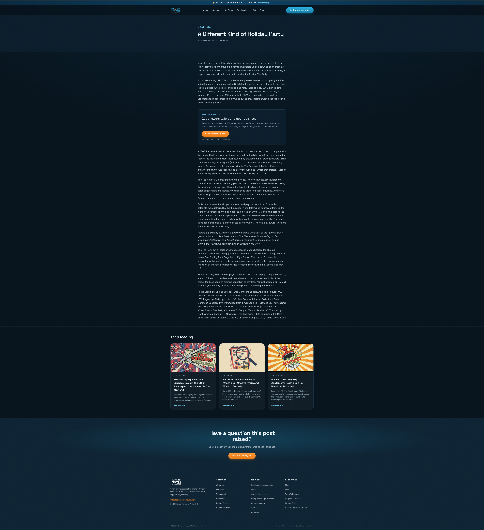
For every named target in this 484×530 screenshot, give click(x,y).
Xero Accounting (258, 503)
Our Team (228, 10)
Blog (262, 10)
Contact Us (220, 499)
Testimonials (243, 10)
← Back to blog (204, 27)
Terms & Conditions (296, 526)
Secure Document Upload (296, 508)
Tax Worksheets (292, 494)
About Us (220, 485)
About (205, 10)
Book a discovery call (215, 134)
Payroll (253, 490)
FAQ (254, 10)
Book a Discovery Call (300, 10)
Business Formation (259, 494)
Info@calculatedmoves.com (182, 500)
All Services (255, 512)
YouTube (310, 526)
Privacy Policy (281, 526)
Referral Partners (223, 508)
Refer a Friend (222, 503)
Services (216, 10)
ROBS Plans (255, 508)
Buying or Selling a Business (262, 499)
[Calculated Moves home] (175, 10)
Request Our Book (293, 499)
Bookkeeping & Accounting (262, 485)
